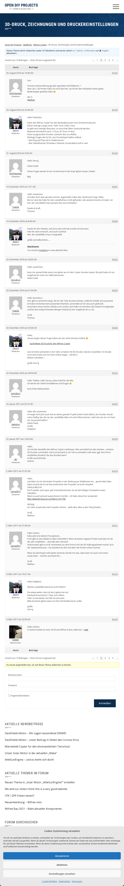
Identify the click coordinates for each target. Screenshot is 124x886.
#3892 (115, 259)
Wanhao (31, 100)
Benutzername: (15, 675)
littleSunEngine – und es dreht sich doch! (29, 759)
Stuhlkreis (27, 44)
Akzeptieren (62, 855)
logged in (43, 250)
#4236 (115, 619)
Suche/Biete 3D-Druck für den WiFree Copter (50, 343)
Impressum (77, 881)
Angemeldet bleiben (20, 695)
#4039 (115, 439)
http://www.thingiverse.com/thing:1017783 (46, 499)
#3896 (115, 327)
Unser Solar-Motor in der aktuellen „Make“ (31, 753)
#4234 (115, 574)
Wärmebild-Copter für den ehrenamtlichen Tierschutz (37, 746)
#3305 (115, 110)
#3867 (115, 186)
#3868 (115, 221)
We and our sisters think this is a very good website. (36, 789)
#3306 (115, 153)
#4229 (115, 471)
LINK (86, 629)
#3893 (115, 290)
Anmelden (105, 703)
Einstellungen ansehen (62, 873)
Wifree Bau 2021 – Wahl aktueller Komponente (33, 808)
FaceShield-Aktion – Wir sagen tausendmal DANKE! (35, 733)
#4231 (115, 525)
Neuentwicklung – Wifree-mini (23, 802)
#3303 (115, 73)
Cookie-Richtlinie (49, 881)
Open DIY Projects (13, 44)
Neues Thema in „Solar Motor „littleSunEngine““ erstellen (40, 782)
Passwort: (12, 685)
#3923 (115, 373)
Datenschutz (64, 881)
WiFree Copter (40, 44)
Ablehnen (62, 864)
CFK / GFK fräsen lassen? (19, 795)
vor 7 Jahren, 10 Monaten (83, 50)
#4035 (115, 404)
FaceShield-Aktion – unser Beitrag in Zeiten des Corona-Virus (42, 740)
